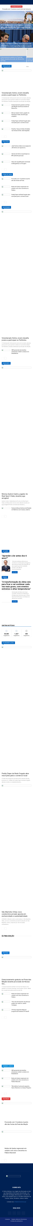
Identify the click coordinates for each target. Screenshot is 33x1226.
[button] (3, 2)
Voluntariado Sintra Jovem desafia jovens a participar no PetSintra (15, 94)
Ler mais (15, 572)
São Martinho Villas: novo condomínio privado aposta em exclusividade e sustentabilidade (14, 914)
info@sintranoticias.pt (20, 1202)
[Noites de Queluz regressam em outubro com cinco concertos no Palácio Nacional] (16, 1141)
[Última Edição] (16, 942)
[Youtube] (23, 1213)
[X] (18, 1213)
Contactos (7, 1219)
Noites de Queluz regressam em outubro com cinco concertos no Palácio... (20, 188)
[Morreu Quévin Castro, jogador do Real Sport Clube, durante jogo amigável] (16, 429)
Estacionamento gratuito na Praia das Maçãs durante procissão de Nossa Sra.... (20, 106)
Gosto (6, 630)
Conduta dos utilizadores (16, 1221)
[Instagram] (14, 1213)
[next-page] (5, 137)
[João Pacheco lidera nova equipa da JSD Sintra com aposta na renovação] (16, 43)
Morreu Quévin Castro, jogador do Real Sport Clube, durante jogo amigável (20, 114)
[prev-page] (3, 137)
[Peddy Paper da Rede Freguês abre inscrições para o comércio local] (16, 708)
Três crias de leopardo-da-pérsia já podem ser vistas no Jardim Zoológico (21, 1003)
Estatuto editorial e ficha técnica (19, 1219)
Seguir (16, 630)
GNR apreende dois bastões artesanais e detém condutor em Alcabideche (20, 351)
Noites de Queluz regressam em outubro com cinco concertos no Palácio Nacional (20, 1080)
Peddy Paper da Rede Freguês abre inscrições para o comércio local (15, 774)
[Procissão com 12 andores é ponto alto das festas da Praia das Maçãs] (16, 25)
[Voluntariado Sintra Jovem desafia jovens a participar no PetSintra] (16, 80)
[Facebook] (9, 1213)
